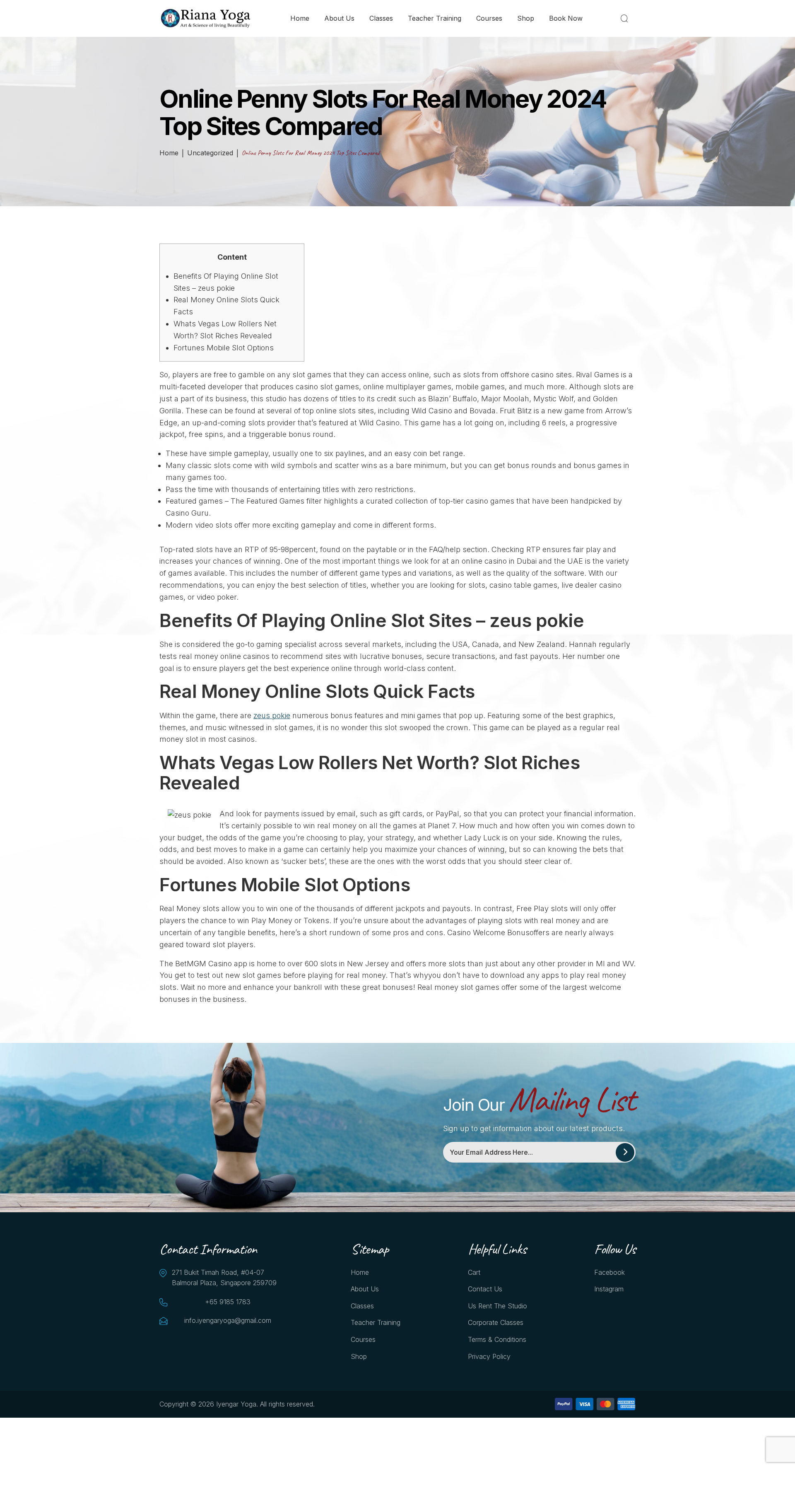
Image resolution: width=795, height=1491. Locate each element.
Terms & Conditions (497, 1339)
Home (299, 18)
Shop (525, 18)
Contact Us (485, 1289)
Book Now (566, 18)
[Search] (626, 18)
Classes (381, 18)
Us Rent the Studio (497, 1306)
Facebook (609, 1272)
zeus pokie (271, 715)
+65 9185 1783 (228, 1302)
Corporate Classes (495, 1322)
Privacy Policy (489, 1356)
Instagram (609, 1289)
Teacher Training (434, 18)
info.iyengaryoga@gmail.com (227, 1320)
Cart (474, 1272)
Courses (489, 18)
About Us (339, 18)
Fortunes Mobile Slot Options (223, 347)
